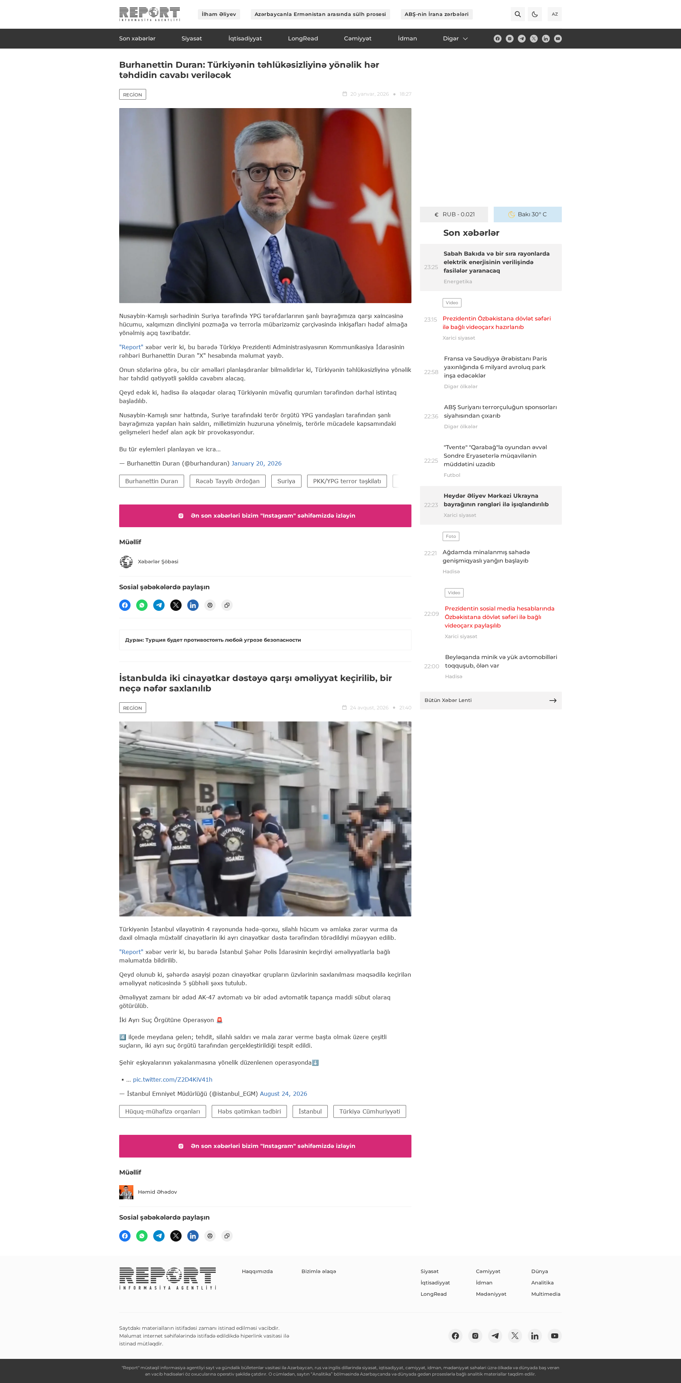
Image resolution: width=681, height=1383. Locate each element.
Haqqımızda (257, 1271)
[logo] (149, 14)
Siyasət (430, 1271)
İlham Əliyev (219, 14)
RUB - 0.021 (459, 214)
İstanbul (310, 1111)
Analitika (542, 1282)
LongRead (434, 1294)
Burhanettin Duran (151, 481)
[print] (210, 605)
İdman (484, 1282)
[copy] (227, 605)
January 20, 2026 (257, 463)
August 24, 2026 (283, 1093)
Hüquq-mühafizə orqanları (162, 1111)
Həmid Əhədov (157, 1192)
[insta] (510, 39)
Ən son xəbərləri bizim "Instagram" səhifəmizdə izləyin (273, 515)
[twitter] (534, 39)
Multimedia (545, 1294)
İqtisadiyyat (435, 1282)
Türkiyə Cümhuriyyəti (369, 1111)
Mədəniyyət (491, 1294)
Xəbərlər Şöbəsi (158, 561)
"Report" (131, 347)
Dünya (539, 1271)
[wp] (142, 605)
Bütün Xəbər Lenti (448, 700)
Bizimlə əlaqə (318, 1271)
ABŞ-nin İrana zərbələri (437, 14)
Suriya (286, 481)
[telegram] (522, 39)
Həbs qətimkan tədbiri (249, 1111)
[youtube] (558, 39)
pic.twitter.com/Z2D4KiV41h (172, 1079)
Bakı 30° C (532, 214)
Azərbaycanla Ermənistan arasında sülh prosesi (320, 14)
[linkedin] (546, 39)
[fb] (498, 39)
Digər (451, 38)
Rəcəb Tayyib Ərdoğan (228, 481)
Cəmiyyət (488, 1271)
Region (132, 94)
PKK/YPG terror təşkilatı (347, 481)
